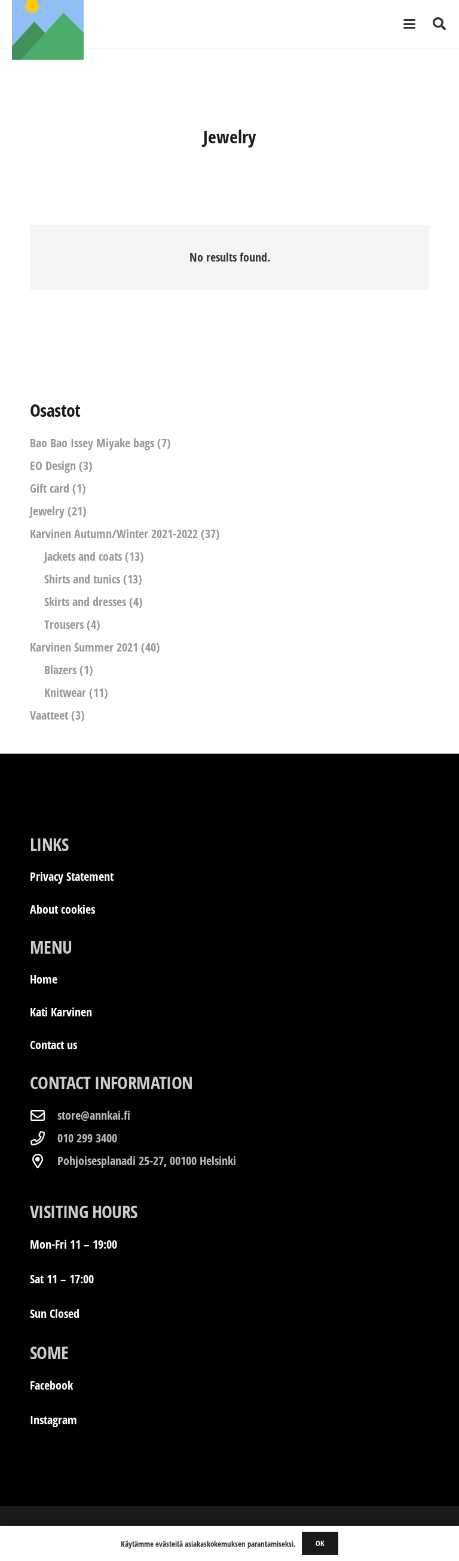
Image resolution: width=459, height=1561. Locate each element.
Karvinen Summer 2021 (84, 647)
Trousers (64, 624)
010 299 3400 (87, 1138)
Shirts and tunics (82, 579)
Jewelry (47, 511)
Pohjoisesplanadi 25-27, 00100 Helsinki (146, 1161)
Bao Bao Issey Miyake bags (92, 443)
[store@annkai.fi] (43, 1115)
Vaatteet (49, 715)
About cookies (62, 909)
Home (43, 979)
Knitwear (65, 692)
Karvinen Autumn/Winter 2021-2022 (114, 534)
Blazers (60, 670)
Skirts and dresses (85, 602)
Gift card (49, 488)
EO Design (53, 465)
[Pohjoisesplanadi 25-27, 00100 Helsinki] (43, 1161)
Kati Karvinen (61, 1012)
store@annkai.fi (93, 1115)
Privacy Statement (72, 876)
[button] (409, 24)
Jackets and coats (83, 556)
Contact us (53, 1045)
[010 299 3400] (43, 1138)
